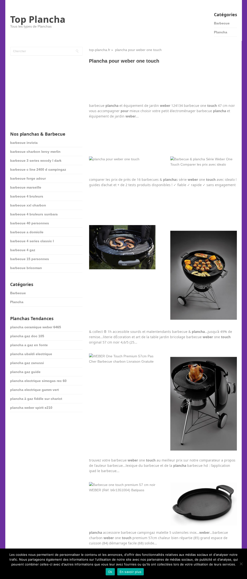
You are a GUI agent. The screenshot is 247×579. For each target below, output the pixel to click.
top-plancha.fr (99, 50)
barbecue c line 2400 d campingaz (38, 169)
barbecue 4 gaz (22, 250)
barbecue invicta (24, 143)
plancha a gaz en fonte (29, 345)
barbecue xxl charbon (28, 205)
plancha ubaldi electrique (31, 354)
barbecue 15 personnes (29, 259)
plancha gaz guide (25, 372)
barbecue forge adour (28, 178)
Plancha (220, 32)
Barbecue (222, 23)
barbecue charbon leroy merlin (35, 152)
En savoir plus (131, 572)
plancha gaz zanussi (27, 363)
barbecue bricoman (26, 268)
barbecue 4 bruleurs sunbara (34, 214)
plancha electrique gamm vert (34, 390)
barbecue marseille (25, 187)
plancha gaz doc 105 (27, 336)
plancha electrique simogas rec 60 (38, 381)
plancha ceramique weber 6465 (35, 327)
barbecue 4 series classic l (32, 241)
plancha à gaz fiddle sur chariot (36, 399)
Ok (110, 572)
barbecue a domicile (26, 232)
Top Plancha (37, 19)
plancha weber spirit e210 (31, 408)
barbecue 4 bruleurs (26, 196)
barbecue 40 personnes (29, 223)
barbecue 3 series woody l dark (36, 160)
